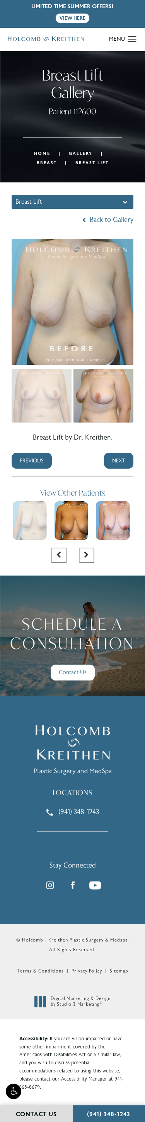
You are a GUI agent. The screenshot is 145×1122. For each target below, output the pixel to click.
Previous (32, 461)
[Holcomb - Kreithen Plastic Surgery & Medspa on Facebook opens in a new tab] (72, 885)
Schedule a (72, 633)
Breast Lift (92, 162)
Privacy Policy (87, 971)
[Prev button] (59, 555)
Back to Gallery (110, 219)
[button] (13, 1091)
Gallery (80, 153)
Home (42, 153)
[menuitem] (50, 885)
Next (118, 461)
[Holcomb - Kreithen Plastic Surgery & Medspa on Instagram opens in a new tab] (50, 885)
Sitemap (119, 971)
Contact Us (73, 672)
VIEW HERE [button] (72, 18)
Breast (47, 162)
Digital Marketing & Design (80, 1002)
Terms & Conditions (40, 971)
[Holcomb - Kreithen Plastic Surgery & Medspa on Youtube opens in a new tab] (95, 885)
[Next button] (86, 555)
